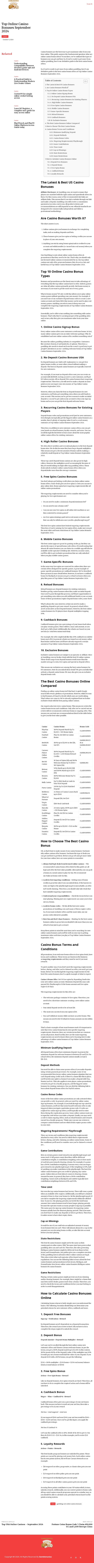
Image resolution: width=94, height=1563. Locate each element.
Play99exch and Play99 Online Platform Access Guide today (24, 125)
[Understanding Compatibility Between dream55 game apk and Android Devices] (7, 65)
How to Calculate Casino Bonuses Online (61, 159)
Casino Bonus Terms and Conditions (60, 129)
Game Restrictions (60, 156)
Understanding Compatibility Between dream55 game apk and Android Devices (24, 66)
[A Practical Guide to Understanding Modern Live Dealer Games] (7, 80)
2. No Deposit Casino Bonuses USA (63, 97)
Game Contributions (61, 144)
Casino (5, 36)
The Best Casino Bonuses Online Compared (63, 123)
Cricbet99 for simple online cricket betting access (23, 96)
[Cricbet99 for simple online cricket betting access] (7, 94)
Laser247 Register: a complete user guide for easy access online (24, 110)
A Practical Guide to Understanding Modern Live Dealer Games (24, 81)
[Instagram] (75, 1557)
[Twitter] (80, 1557)
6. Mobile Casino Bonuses (59, 108)
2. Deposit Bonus (56, 165)
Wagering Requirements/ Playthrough (68, 141)
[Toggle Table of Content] (84, 81)
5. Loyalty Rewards (57, 174)
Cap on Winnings (59, 150)
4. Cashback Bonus (57, 171)
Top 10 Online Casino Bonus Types (60, 91)
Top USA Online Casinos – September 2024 (22, 1524)
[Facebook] (71, 1557)
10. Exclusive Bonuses (59, 120)
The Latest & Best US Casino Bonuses (60, 85)
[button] (89, 4)
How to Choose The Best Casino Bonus (60, 126)
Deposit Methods (60, 135)
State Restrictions (60, 153)
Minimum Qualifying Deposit (64, 132)
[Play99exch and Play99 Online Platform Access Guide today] (7, 124)
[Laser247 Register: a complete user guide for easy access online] (7, 109)
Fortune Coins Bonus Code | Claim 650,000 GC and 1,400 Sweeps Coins (72, 1525)
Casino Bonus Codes (61, 138)
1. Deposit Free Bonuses (58, 162)
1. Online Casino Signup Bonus (61, 94)
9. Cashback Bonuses (57, 117)
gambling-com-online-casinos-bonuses (69, 1504)
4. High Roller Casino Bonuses (61, 103)
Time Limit (58, 147)
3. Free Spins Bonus (57, 168)
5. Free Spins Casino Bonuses (61, 105)
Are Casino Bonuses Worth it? (57, 88)
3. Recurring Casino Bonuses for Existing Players (68, 100)
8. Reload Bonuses (57, 114)
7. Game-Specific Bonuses (59, 111)
